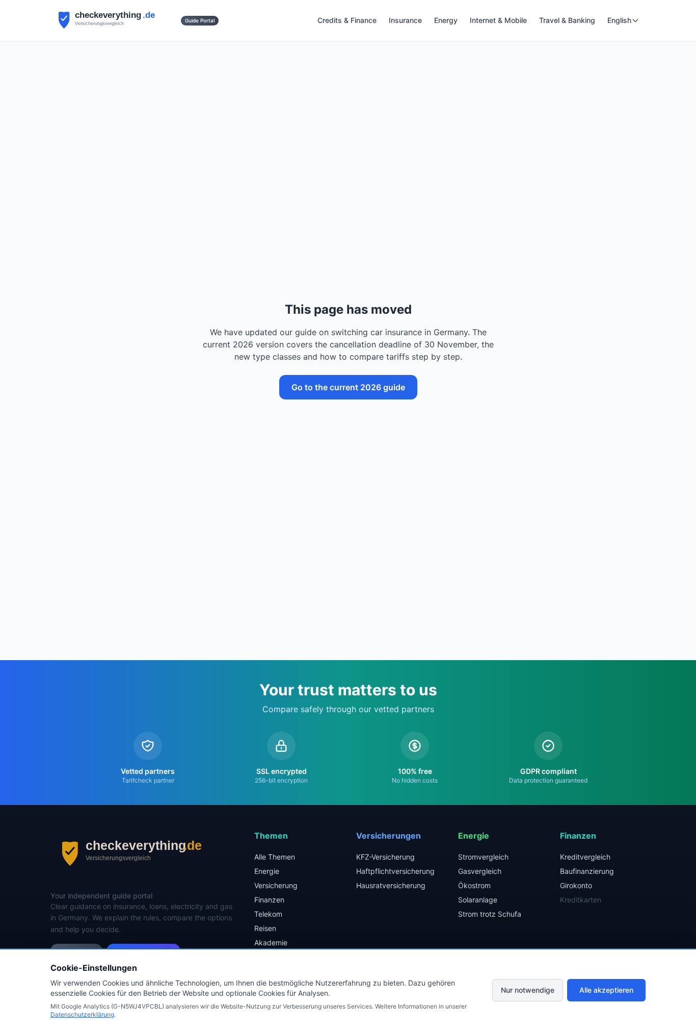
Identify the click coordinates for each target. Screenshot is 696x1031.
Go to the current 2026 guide (348, 387)
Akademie (270, 942)
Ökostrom (474, 885)
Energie (266, 871)
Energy (446, 20)
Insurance (405, 20)
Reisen (265, 928)
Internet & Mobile (498, 20)
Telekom (268, 914)
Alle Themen (274, 856)
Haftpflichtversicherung (395, 871)
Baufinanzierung (587, 871)
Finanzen (269, 899)
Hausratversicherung (390, 885)
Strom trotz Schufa (489, 914)
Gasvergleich (479, 871)
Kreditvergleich (585, 856)
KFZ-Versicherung (385, 856)
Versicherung (276, 885)
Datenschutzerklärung (82, 1014)
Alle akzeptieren (606, 990)
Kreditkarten (580, 899)
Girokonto (576, 885)
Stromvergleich (483, 856)
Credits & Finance (347, 20)
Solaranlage (477, 899)
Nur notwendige (527, 990)
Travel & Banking (567, 20)
